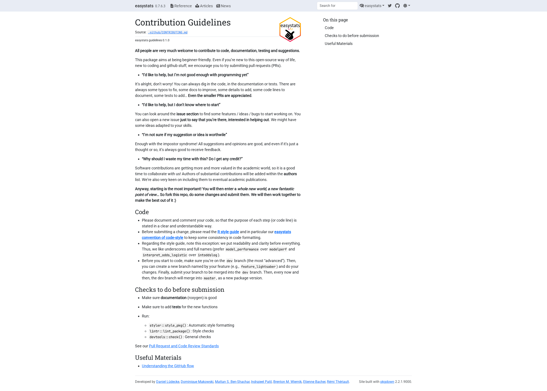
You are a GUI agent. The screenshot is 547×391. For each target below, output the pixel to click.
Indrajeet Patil (261, 382)
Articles (206, 6)
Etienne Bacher (314, 382)
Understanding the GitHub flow (168, 366)
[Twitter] (389, 6)
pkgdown (387, 382)
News (225, 6)
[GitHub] (397, 6)
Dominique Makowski (197, 382)
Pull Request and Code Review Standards (184, 346)
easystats (144, 5)
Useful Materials (339, 43)
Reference (183, 6)
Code (329, 27)
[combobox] (337, 6)
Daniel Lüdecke (167, 382)
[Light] (406, 6)
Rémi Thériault (338, 382)
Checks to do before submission (352, 35)
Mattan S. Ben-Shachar (232, 382)
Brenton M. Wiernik (287, 382)
